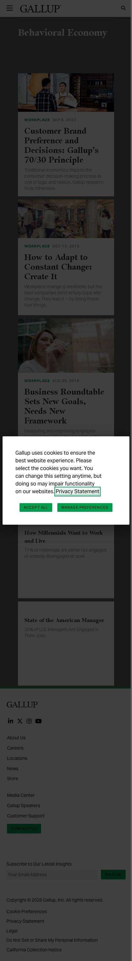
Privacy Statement (77, 491)
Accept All (36, 507)
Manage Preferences (85, 507)
